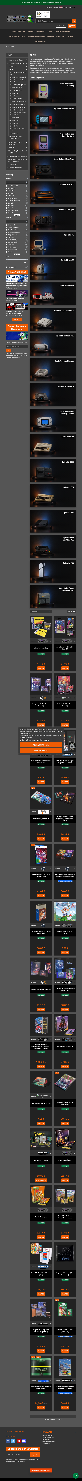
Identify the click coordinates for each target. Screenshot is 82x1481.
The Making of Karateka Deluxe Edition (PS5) (41, 932)
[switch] (46, 16)
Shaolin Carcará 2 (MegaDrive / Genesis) (65, 648)
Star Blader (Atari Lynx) (65, 1046)
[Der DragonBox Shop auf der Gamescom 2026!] (17, 293)
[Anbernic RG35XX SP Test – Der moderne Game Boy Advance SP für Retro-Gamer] (17, 278)
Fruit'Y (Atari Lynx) (41, 1217)
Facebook (8, 1441)
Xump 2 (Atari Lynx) (64, 1160)
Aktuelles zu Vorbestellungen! (15, 1431)
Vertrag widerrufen (41, 1470)
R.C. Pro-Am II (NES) (41, 1160)
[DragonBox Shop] (20, 19)
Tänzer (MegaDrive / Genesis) (41, 989)
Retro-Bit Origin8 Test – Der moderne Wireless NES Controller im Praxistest (15, 313)
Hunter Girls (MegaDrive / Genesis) (65, 705)
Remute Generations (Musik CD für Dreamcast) (41, 1387)
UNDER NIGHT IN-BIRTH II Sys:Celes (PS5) (41, 875)
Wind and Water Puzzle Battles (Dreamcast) (41, 762)
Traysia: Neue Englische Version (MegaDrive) (41, 1331)
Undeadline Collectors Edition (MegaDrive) (65, 989)
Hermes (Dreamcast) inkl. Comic (65, 932)
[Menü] (49, 12)
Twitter (13, 1441)
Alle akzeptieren (41, 745)
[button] (67, 7)
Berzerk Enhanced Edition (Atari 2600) (65, 1331)
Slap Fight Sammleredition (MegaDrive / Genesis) (65, 1387)
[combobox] (56, 21)
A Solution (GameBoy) (41, 648)
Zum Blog (17, 319)
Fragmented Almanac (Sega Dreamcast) (65, 1274)
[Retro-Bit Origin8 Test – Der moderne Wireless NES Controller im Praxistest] (17, 306)
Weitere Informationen (28, 740)
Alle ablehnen (41, 750)
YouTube (19, 1441)
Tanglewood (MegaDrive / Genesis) (40, 705)
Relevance (34, 611)
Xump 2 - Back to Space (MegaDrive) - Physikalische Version (65, 818)
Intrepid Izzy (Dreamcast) (41, 818)
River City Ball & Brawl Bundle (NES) (41, 1274)
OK (9, 350)
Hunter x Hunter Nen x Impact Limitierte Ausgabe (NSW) (65, 875)
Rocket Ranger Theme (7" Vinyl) (40, 1103)
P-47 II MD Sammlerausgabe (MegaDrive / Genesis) (65, 762)
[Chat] (76, 1476)
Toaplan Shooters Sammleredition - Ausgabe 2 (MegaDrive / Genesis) (41, 1046)
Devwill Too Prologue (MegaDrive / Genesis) (65, 1217)
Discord (24, 1441)
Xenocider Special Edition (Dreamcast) (65, 1103)
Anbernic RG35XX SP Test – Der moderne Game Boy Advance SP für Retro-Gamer (16, 286)
